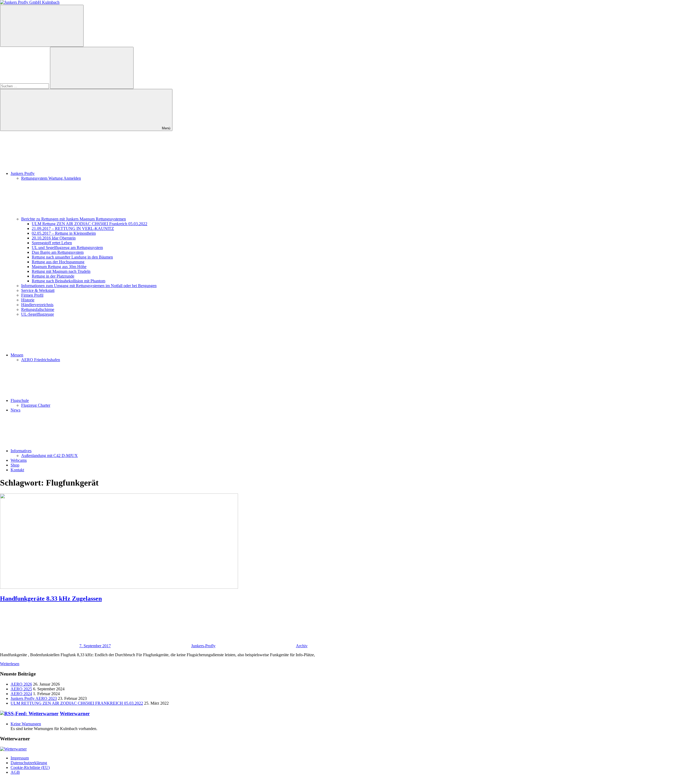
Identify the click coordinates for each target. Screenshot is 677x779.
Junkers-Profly (203, 646)
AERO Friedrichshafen (40, 359)
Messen (17, 355)
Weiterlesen (9, 664)
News (15, 410)
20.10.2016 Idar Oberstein (54, 238)
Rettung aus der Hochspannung (58, 262)
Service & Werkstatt (37, 290)
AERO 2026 (21, 684)
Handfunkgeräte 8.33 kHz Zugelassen (51, 598)
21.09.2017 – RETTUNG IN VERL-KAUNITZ (73, 228)
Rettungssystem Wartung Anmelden (51, 178)
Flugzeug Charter (35, 405)
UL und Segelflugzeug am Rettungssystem (67, 247)
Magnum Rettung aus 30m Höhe (59, 266)
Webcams (19, 460)
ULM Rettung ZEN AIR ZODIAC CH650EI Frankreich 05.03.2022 (89, 223)
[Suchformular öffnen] (42, 26)
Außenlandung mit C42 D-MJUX (49, 455)
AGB (15, 772)
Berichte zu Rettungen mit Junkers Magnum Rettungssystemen (73, 219)
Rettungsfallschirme (37, 309)
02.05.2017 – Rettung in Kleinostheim (64, 233)
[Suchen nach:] (25, 86)
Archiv (302, 646)
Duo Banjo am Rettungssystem (58, 252)
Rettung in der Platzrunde (53, 276)
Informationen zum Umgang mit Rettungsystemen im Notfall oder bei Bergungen (89, 285)
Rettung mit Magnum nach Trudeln (61, 271)
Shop (15, 465)
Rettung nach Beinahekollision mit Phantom (68, 281)
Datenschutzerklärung (29, 762)
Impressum (20, 758)
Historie (27, 300)
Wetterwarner (75, 713)
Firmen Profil (32, 295)
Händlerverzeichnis (37, 304)
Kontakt (17, 470)
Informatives (21, 451)
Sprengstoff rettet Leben (52, 243)
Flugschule (20, 400)
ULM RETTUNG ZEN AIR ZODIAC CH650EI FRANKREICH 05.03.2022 (77, 703)
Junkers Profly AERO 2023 (34, 698)
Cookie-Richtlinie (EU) (30, 767)
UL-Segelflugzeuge (37, 314)
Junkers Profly (23, 173)
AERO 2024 (21, 693)
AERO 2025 (21, 689)
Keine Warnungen (26, 724)
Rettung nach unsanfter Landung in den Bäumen (72, 257)
